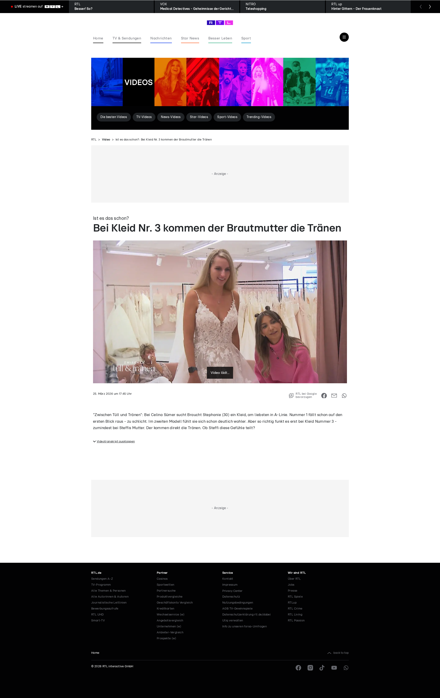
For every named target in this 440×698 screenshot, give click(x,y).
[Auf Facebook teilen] (324, 395)
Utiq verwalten (232, 620)
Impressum (230, 584)
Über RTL (294, 578)
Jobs (291, 584)
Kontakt (227, 578)
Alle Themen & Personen (108, 590)
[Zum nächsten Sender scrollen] (429, 6)
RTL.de (96, 572)
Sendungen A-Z (102, 578)
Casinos (162, 578)
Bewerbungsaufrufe (104, 608)
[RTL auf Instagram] (310, 667)
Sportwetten (165, 584)
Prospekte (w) (166, 638)
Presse (292, 590)
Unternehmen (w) (169, 626)
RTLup (292, 602)
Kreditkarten (165, 608)
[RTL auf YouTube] (334, 667)
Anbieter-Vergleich (170, 632)
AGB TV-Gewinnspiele (237, 608)
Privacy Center (232, 591)
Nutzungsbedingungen (237, 602)
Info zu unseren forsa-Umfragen (244, 626)
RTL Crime (295, 608)
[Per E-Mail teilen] (334, 395)
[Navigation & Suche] (344, 37)
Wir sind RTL (297, 572)
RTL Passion (296, 620)
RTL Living (295, 614)
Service (227, 572)
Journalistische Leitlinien (108, 602)
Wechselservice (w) (170, 614)
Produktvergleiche (170, 596)
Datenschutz (231, 596)
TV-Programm (101, 584)
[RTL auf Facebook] (298, 667)
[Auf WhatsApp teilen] (344, 395)
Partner (162, 572)
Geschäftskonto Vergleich (175, 602)
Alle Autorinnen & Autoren (110, 596)
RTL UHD (97, 614)
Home (95, 652)
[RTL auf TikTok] (322, 667)
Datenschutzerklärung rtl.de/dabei (246, 614)
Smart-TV (98, 620)
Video (106, 139)
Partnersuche (166, 590)
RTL (93, 139)
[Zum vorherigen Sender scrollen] (420, 6)
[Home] (220, 22)
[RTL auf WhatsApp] (346, 667)
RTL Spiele (295, 596)
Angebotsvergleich (170, 620)
